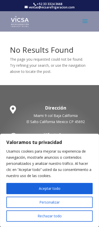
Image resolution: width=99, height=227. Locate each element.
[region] (49, 180)
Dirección (55, 108)
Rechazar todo (50, 215)
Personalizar (49, 202)
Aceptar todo (49, 188)
